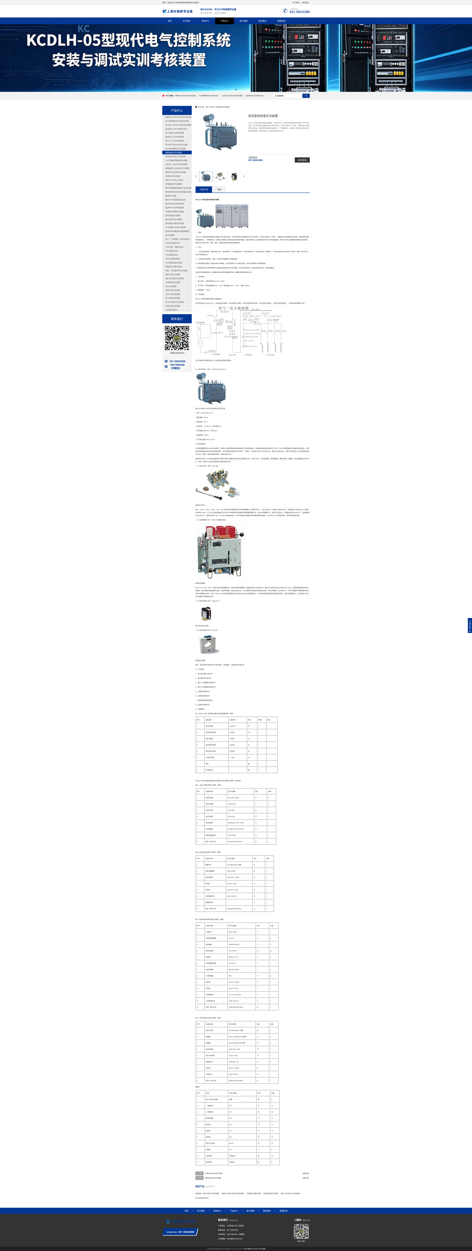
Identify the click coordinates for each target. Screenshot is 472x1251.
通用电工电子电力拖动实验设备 (185, 96)
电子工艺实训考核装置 (174, 140)
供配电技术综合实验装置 (213, 1178)
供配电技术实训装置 (173, 152)
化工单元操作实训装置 (174, 302)
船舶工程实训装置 (172, 274)
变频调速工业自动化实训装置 (177, 168)
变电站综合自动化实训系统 (213, 1173)
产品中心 (225, 20)
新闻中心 (206, 20)
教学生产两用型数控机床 (175, 199)
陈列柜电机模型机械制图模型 (177, 231)
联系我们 (305, 2)
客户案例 (243, 20)
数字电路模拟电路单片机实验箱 (178, 188)
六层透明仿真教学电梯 (253, 1193)
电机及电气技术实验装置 (175, 156)
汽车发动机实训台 (172, 243)
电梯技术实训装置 (172, 176)
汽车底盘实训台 (171, 254)
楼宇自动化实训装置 (173, 219)
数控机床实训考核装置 (174, 203)
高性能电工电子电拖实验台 (255, 96)
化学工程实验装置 (172, 294)
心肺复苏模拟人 (171, 310)
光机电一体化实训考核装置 (176, 164)
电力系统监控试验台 (202, 1198)
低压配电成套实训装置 (270, 1193)
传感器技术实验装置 (173, 184)
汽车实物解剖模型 (172, 258)
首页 (170, 20)
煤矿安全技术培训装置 (174, 278)
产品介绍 (204, 189)
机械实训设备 (170, 195)
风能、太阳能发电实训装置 (176, 270)
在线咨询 (302, 160)
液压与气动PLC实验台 (174, 180)
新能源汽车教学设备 (173, 266)
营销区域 (281, 20)
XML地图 (262, 1249)
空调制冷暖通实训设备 (174, 211)
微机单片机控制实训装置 (175, 172)
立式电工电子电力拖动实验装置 (232, 96)
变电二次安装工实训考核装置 (290, 1193)
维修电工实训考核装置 (174, 136)
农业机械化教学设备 (173, 262)
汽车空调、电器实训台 (174, 247)
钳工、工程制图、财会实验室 (177, 239)
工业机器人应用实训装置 (175, 227)
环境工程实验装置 (172, 306)
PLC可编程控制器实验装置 (176, 160)
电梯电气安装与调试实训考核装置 (232, 1193)
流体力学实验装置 (172, 290)
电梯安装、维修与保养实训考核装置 (207, 1193)
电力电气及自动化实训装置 (176, 144)
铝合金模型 (170, 235)
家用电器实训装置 (172, 215)
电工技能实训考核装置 (174, 132)
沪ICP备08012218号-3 (251, 1249)
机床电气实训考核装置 (174, 207)
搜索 (306, 96)
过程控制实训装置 (172, 282)
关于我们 (296, 2)
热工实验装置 (170, 286)
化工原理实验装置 (172, 298)
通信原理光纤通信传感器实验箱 (178, 191)
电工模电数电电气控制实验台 (208, 96)
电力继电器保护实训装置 (175, 148)
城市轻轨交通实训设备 (174, 223)
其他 (219, 189)
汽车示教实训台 (171, 250)
